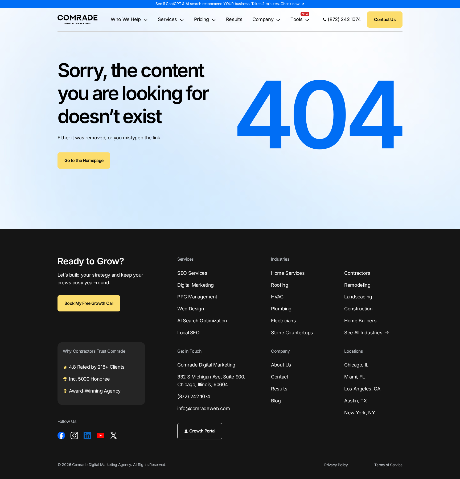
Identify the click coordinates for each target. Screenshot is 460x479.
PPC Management (197, 296)
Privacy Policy (336, 465)
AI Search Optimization (202, 320)
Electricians (283, 320)
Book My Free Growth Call (88, 303)
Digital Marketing (195, 285)
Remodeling (357, 285)
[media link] (61, 435)
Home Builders (360, 320)
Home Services (288, 273)
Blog (276, 400)
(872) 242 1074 (193, 396)
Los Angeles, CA (362, 388)
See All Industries (363, 332)
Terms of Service (388, 465)
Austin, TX (355, 400)
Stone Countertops (292, 332)
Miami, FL (354, 377)
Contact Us (385, 19)
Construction (358, 308)
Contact (279, 377)
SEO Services (192, 273)
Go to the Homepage (83, 160)
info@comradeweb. (203, 408)
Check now (290, 3)
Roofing (279, 285)
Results (234, 19)
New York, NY (359, 412)
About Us (281, 365)
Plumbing (281, 308)
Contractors (357, 273)
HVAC (277, 296)
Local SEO (188, 332)
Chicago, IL (356, 365)
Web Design (190, 308)
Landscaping (358, 296)
